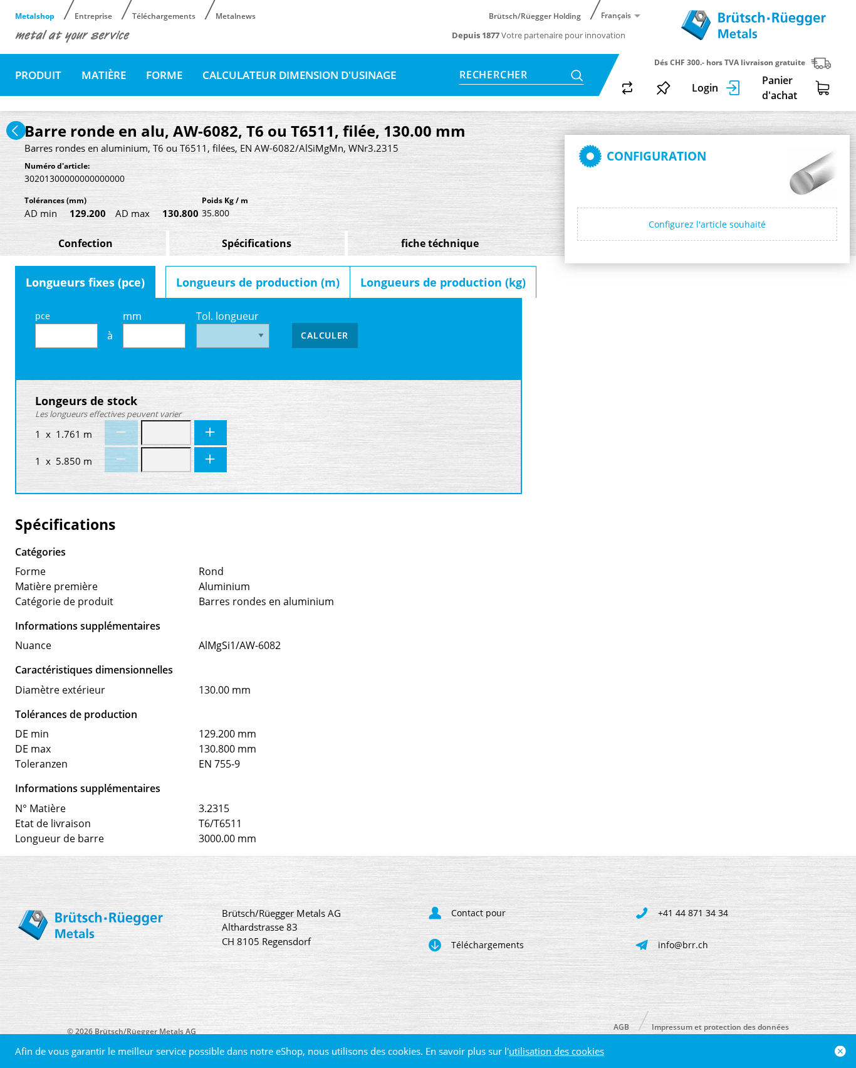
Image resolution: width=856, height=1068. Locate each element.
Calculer (324, 335)
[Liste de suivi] (663, 87)
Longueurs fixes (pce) (85, 282)
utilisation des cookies (556, 1051)
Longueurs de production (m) (258, 282)
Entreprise (93, 15)
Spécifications (256, 243)
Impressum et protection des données (720, 1026)
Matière (103, 75)
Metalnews (236, 15)
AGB (621, 1026)
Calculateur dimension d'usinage (299, 75)
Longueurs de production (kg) (443, 282)
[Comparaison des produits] (627, 87)
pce (42, 316)
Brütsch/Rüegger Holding (535, 15)
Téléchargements (164, 15)
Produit (38, 75)
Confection (85, 243)
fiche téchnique (440, 243)
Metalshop (35, 15)
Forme (164, 75)
